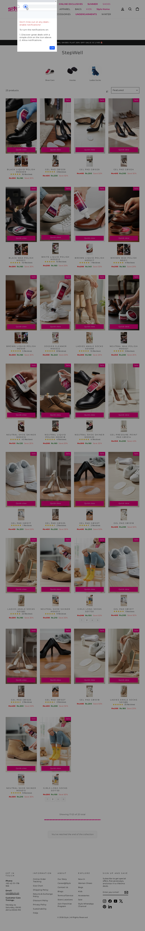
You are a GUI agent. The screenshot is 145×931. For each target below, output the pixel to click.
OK (52, 47)
